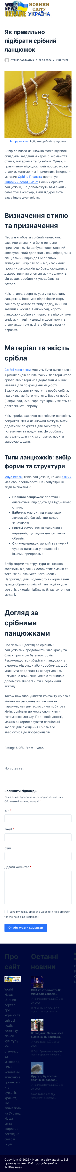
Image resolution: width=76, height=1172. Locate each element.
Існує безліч (13, 477)
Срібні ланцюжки (17, 370)
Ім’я (7, 810)
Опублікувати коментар (25, 927)
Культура (62, 60)
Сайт (7, 848)
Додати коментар (17, 867)
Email (9, 829)
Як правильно (19, 141)
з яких (66, 477)
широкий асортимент (21, 182)
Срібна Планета (30, 177)
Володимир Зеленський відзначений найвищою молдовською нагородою (47, 1038)
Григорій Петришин (45, 998)
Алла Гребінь (41, 1041)
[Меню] (70, 9)
